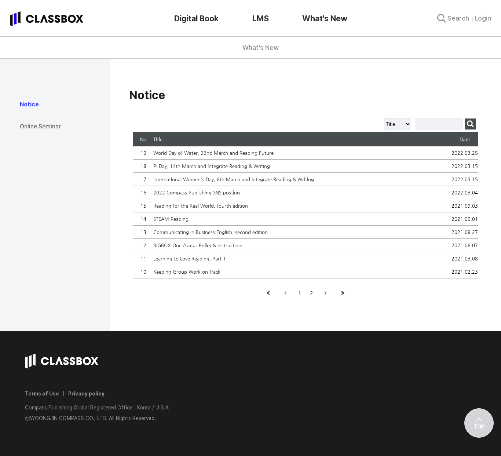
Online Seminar (40, 126)
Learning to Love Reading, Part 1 (189, 258)
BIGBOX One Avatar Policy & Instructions (198, 245)
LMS (260, 18)
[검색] (470, 123)
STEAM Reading (171, 219)
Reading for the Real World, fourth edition (200, 205)
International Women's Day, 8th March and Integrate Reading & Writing (233, 179)
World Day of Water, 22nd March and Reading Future (213, 153)
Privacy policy (86, 394)
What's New (324, 18)
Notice (29, 104)
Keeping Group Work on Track (186, 271)
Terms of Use (42, 394)
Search (458, 18)
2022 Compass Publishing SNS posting (196, 192)
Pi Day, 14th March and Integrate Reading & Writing (211, 166)
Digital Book (196, 18)
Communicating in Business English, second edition (210, 232)
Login (483, 18)
